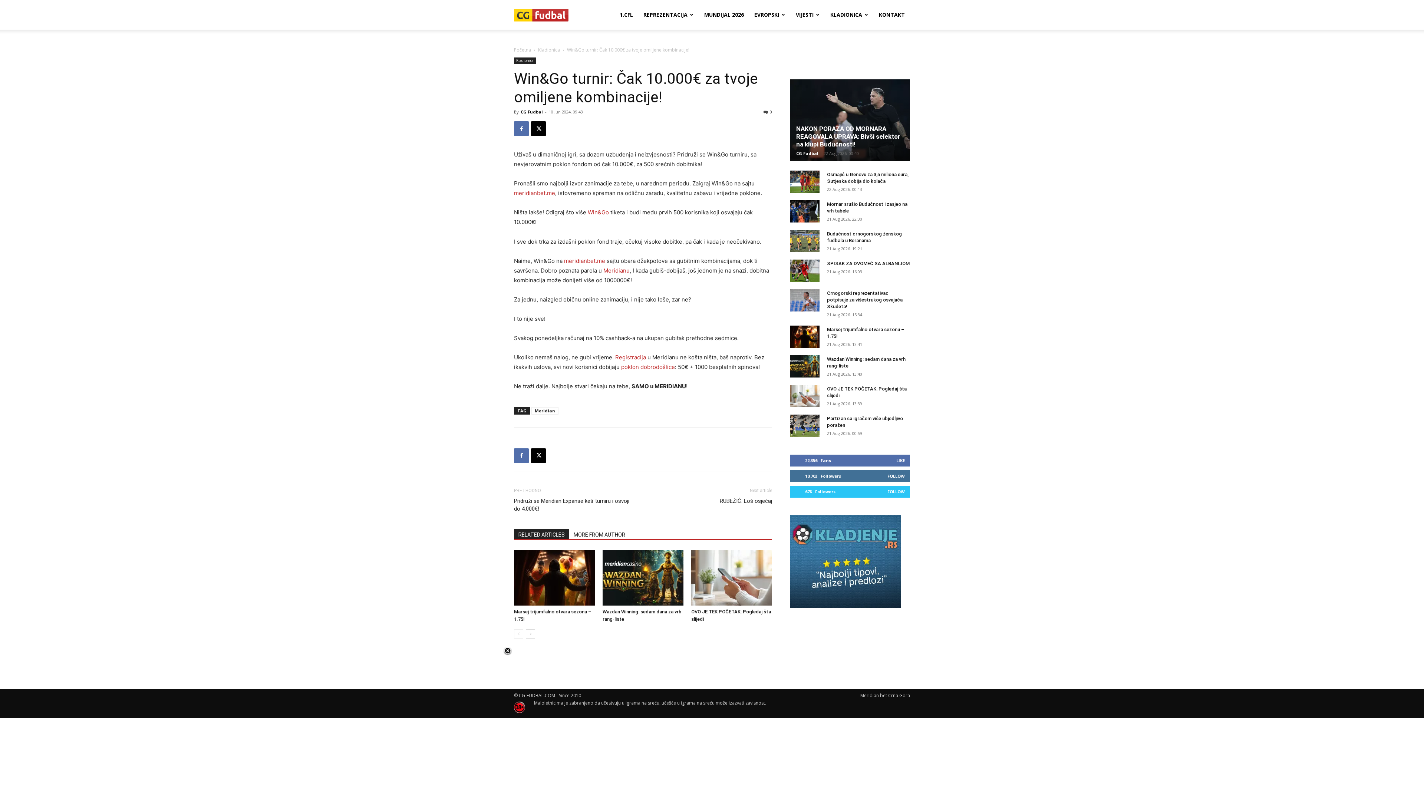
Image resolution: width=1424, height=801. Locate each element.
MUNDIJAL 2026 (724, 14)
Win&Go (598, 212)
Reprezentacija (665, 14)
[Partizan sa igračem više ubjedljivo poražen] (805, 426)
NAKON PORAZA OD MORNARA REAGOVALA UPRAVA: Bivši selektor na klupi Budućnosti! (848, 136)
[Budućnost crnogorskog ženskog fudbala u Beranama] (805, 241)
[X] (538, 128)
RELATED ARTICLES (541, 535)
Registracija (630, 357)
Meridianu (616, 270)
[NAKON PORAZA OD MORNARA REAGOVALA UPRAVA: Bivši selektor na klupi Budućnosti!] (850, 120)
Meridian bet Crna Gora (885, 695)
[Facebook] (521, 128)
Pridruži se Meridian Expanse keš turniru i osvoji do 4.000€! (571, 505)
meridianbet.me (534, 193)
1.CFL (626, 14)
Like (900, 460)
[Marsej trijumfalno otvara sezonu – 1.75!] (554, 578)
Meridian (545, 410)
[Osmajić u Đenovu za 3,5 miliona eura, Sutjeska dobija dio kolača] (805, 182)
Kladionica (846, 14)
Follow (896, 476)
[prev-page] (518, 634)
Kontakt (892, 14)
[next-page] (530, 634)
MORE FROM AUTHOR (599, 535)
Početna (522, 50)
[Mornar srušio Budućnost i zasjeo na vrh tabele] (805, 211)
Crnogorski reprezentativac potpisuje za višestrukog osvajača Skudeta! (865, 299)
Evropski (766, 14)
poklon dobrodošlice (648, 366)
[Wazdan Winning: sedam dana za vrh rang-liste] (643, 578)
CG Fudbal (532, 112)
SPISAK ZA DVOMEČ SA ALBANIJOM (868, 263)
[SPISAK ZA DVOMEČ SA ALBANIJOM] (805, 271)
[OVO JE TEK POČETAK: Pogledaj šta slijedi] (731, 578)
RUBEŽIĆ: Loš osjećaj (746, 501)
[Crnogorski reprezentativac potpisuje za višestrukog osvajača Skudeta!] (805, 300)
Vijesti (805, 14)
